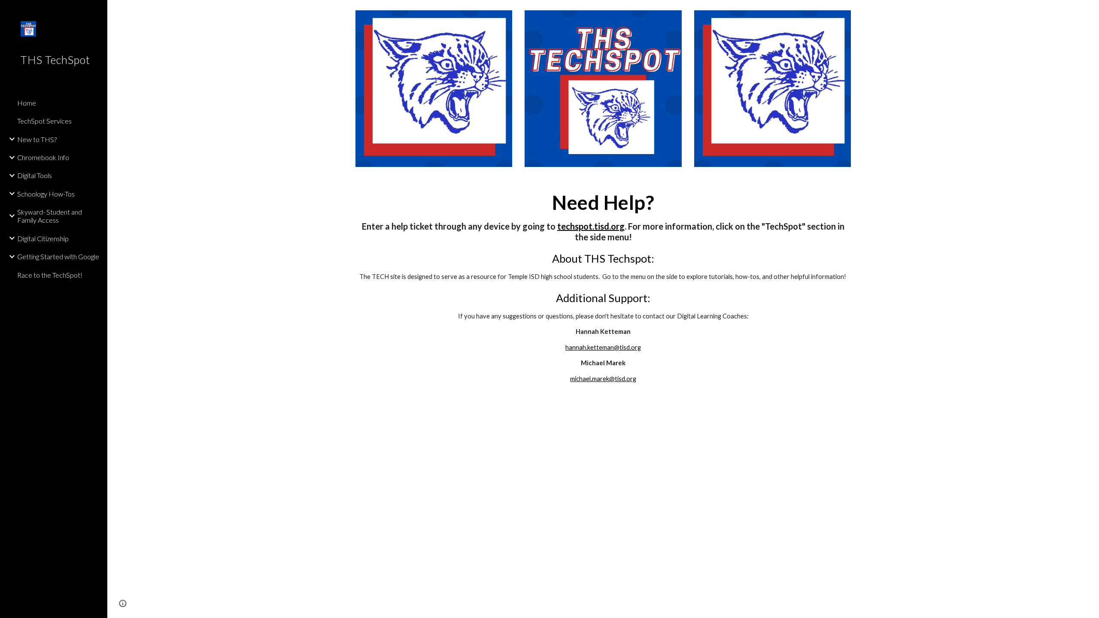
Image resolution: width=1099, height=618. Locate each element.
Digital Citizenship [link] (43, 238)
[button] (1088, 12)
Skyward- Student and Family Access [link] (49, 216)
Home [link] (26, 103)
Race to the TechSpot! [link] (49, 275)
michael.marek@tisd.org (603, 378)
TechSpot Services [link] (44, 121)
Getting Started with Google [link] (58, 256)
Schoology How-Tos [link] (46, 194)
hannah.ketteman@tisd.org (603, 347)
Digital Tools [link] (34, 175)
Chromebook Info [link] (43, 157)
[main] (603, 288)
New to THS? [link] (37, 139)
